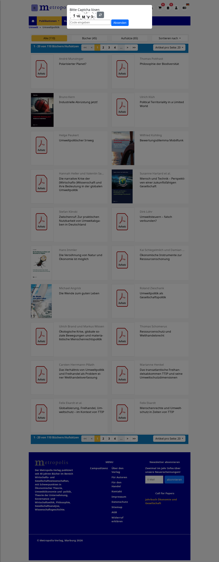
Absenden (119, 23)
